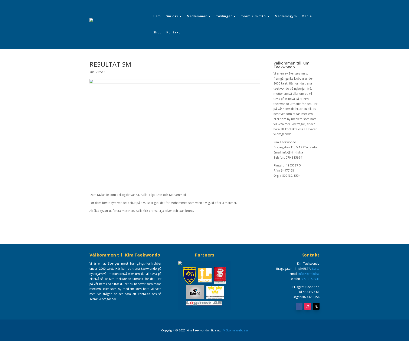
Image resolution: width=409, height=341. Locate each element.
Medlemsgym (286, 16)
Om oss (172, 16)
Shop (157, 32)
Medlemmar (197, 16)
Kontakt (173, 32)
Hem (157, 16)
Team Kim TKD (253, 16)
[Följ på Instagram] (307, 306)
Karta (313, 147)
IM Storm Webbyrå (235, 330)
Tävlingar (224, 16)
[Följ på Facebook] (299, 306)
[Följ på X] (316, 306)
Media (307, 16)
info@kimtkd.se (309, 274)
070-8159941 (310, 279)
